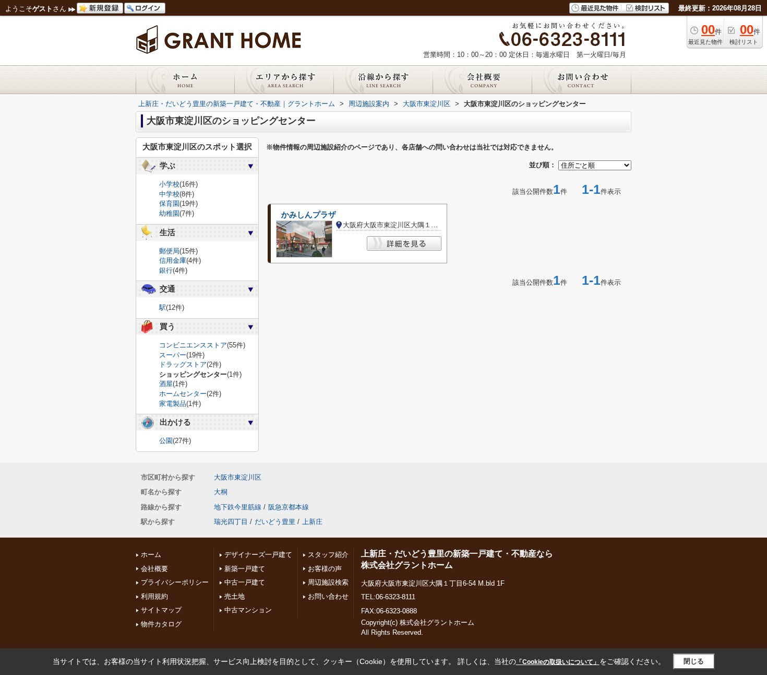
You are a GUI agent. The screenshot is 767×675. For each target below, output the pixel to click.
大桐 (220, 492)
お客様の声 (325, 569)
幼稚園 (169, 213)
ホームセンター (183, 394)
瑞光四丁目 (231, 522)
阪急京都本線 (288, 507)
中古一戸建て (244, 582)
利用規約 (154, 596)
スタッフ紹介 (328, 554)
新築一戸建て (244, 569)
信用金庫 (172, 260)
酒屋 (166, 384)
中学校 (169, 194)
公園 (166, 441)
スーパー (172, 355)
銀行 (166, 270)
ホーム (151, 554)
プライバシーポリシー (175, 582)
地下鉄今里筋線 (237, 507)
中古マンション (248, 610)
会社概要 (154, 569)
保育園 (169, 203)
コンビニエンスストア (193, 345)
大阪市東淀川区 (237, 477)
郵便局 (169, 251)
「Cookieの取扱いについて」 (558, 662)
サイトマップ (161, 610)
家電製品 (172, 404)
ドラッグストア (183, 364)
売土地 (234, 596)
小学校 (169, 184)
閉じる (694, 661)
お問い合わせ (328, 596)
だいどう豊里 (275, 522)
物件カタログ (161, 624)
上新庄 (312, 522)
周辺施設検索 (328, 582)
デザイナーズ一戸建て (258, 554)
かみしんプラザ (308, 215)
